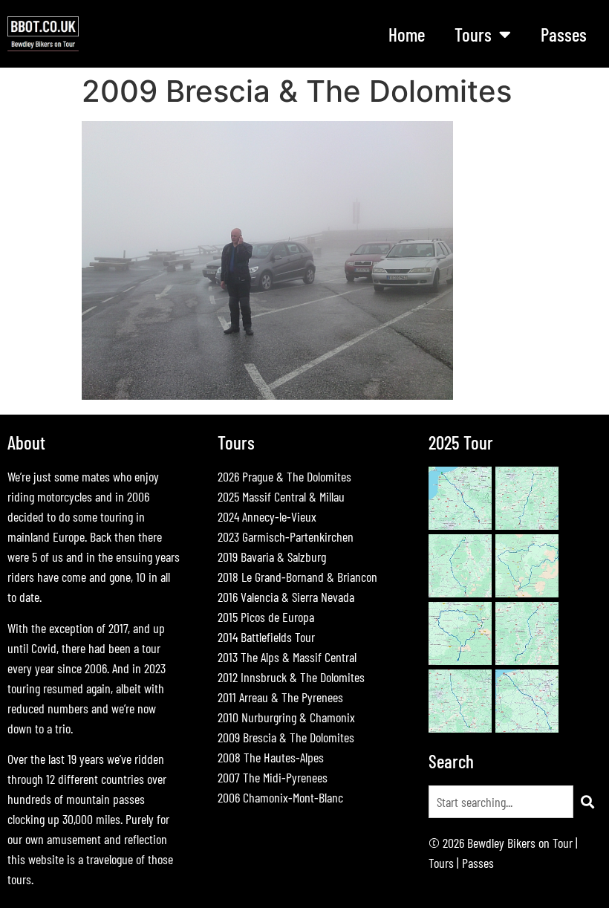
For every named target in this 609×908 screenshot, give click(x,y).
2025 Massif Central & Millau (281, 496)
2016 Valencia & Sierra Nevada (286, 596)
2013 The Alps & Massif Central (287, 657)
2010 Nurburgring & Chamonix (286, 717)
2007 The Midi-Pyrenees (273, 777)
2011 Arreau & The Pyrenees (280, 697)
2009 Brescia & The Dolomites (286, 737)
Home (406, 34)
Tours (441, 863)
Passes (564, 34)
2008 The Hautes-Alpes (271, 757)
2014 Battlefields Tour (266, 637)
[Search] (587, 801)
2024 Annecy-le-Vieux (267, 516)
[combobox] (501, 801)
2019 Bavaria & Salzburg (272, 556)
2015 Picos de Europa (266, 617)
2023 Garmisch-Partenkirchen (286, 536)
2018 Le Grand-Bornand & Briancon (297, 576)
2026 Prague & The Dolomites (284, 476)
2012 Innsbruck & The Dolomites (291, 677)
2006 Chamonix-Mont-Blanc (280, 797)
